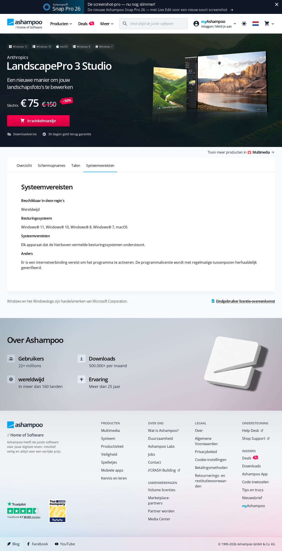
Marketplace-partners (159, 500)
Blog (16, 544)
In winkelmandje (41, 120)
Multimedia (110, 430)
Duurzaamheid (160, 438)
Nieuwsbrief (252, 497)
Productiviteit (112, 446)
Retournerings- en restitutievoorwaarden (211, 481)
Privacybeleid (206, 451)
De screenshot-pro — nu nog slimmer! (121, 4)
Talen (75, 165)
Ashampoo (253, 506)
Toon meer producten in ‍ (239, 152)
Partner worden (161, 511)
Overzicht (24, 165)
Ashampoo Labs (161, 446)
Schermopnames (51, 165)
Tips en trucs (252, 489)
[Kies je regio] (255, 23)
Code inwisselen (255, 482)
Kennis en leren (114, 478)
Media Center (159, 519)
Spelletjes (109, 462)
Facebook (40, 544)
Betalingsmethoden (211, 467)
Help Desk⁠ (250, 430)
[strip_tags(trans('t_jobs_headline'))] (57, 511)
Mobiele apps (112, 470)
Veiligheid (109, 454)
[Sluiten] (276, 4)
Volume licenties (161, 489)
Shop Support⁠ (253, 438)
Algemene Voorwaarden (206, 441)
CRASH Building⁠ (162, 470)
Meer (104, 23)
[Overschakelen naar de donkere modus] (244, 23)
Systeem (108, 438)
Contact (154, 462)
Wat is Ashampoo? (163, 430)
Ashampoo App (255, 474)
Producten (59, 23)
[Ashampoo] (25, 424)
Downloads (251, 466)
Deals (85, 23)
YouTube (67, 544)
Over (199, 430)
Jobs (151, 454)
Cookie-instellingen (210, 459)
